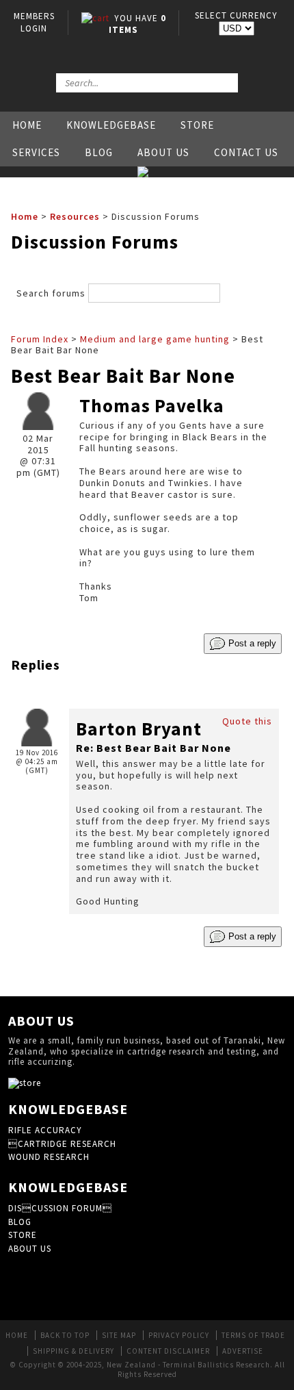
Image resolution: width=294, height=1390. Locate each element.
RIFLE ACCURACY (45, 1130)
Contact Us (246, 152)
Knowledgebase (111, 124)
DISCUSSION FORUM (60, 1208)
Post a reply (251, 642)
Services (36, 152)
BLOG (19, 1222)
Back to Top (65, 1335)
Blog (99, 152)
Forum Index (39, 339)
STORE (22, 1235)
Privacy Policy (178, 1335)
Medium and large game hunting (155, 339)
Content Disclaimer (168, 1351)
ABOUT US (29, 1248)
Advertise (242, 1351)
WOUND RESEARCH (49, 1157)
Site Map (119, 1335)
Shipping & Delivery (73, 1351)
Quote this (247, 721)
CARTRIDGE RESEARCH (62, 1144)
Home (27, 124)
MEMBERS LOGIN (34, 22)
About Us (163, 152)
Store (197, 124)
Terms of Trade (253, 1335)
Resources (75, 216)
